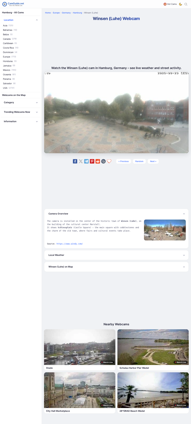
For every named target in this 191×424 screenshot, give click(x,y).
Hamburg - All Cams (13, 12)
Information (10, 121)
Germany (66, 12)
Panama (9, 79)
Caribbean (10, 43)
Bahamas (10, 30)
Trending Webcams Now (17, 112)
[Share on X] (80, 161)
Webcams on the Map (14, 95)
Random (139, 161)
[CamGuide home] (13, 4)
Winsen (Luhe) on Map (60, 266)
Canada (10, 39)
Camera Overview (58, 213)
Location (8, 20)
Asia (8, 25)
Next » (153, 161)
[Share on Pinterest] (92, 161)
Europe (9, 56)
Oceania (9, 74)
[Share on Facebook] (75, 161)
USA (8, 88)
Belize (8, 34)
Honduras (10, 61)
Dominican (10, 52)
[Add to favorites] (109, 161)
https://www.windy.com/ (70, 244)
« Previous (123, 161)
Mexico (9, 70)
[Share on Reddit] (98, 161)
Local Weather (56, 255)
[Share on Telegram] (86, 161)
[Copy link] (103, 161)
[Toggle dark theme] (180, 4)
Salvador (9, 83)
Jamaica (9, 65)
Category (9, 102)
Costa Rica (11, 47)
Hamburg (77, 12)
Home (48, 12)
